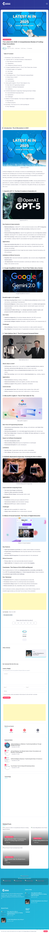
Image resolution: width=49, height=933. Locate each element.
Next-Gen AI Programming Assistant (16, 85)
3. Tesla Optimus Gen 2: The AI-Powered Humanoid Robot (19, 75)
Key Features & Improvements (14, 61)
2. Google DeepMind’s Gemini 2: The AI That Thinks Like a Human (21, 67)
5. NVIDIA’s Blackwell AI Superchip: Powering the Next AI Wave (20, 90)
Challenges (10, 73)
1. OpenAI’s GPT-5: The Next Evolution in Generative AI (18, 59)
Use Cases (10, 71)
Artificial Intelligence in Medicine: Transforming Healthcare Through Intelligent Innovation (26, 744)
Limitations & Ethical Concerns (15, 65)
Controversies (10, 81)
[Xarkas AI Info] (6, 3)
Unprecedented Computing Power (15, 92)
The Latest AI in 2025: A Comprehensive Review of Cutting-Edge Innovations (15, 839)
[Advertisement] (24, 119)
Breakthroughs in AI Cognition (14, 69)
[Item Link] (7, 745)
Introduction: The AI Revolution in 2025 (14, 57)
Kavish (8, 46)
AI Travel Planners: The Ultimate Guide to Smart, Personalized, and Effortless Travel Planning (26, 752)
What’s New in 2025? (12, 77)
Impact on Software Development (16, 87)
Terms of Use (33, 931)
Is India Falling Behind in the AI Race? (38, 654)
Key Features (10, 100)
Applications (10, 63)
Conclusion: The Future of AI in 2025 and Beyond (17, 104)
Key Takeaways (11, 106)
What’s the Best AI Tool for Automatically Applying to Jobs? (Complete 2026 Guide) (24, 810)
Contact (28, 912)
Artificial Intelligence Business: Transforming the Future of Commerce (26, 758)
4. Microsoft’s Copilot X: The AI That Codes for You (17, 83)
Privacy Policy (28, 909)
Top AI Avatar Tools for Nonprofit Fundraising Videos (23, 766)
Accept (45, 931)
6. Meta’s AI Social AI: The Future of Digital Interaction (19, 98)
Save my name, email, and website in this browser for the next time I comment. (20, 694)
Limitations (9, 88)
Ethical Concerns (11, 102)
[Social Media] (11, 731)
